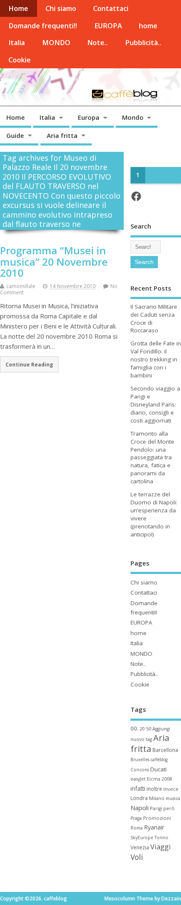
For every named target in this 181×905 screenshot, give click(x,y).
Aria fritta (62, 135)
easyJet (138, 779)
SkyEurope (141, 837)
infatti (137, 788)
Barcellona (165, 749)
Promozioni (157, 818)
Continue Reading (29, 364)
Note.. (97, 42)
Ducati (158, 769)
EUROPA (108, 25)
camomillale (20, 286)
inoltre (154, 788)
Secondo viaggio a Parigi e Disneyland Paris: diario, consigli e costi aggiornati (155, 404)
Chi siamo (60, 8)
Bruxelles (139, 759)
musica (173, 798)
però (169, 808)
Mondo (133, 117)
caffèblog (159, 759)
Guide (15, 135)
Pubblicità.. (143, 42)
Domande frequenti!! (42, 25)
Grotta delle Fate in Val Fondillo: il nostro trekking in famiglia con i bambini (155, 359)
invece (170, 789)
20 (142, 729)
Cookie (19, 60)
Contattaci (110, 8)
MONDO (56, 42)
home (148, 25)
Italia (16, 42)
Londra (139, 798)
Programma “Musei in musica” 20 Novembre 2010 (54, 261)
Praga (136, 818)
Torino (161, 837)
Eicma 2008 (159, 779)
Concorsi (139, 770)
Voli (136, 857)
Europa (88, 117)
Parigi (156, 808)
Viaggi (160, 846)
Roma (136, 828)
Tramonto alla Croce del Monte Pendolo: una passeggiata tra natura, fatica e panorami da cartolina (152, 457)
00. (134, 728)
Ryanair (154, 827)
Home (18, 8)
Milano (157, 798)
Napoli (139, 807)
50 (148, 728)
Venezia (139, 847)
